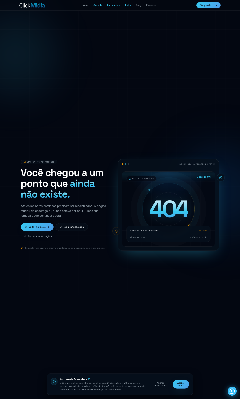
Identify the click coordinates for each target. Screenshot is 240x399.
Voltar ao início (37, 227)
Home (85, 5)
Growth (97, 5)
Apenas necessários (161, 384)
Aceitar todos (180, 384)
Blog (138, 5)
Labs (128, 5)
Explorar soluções (74, 227)
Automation (113, 5)
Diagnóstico (206, 5)
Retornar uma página (40, 236)
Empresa (151, 5)
